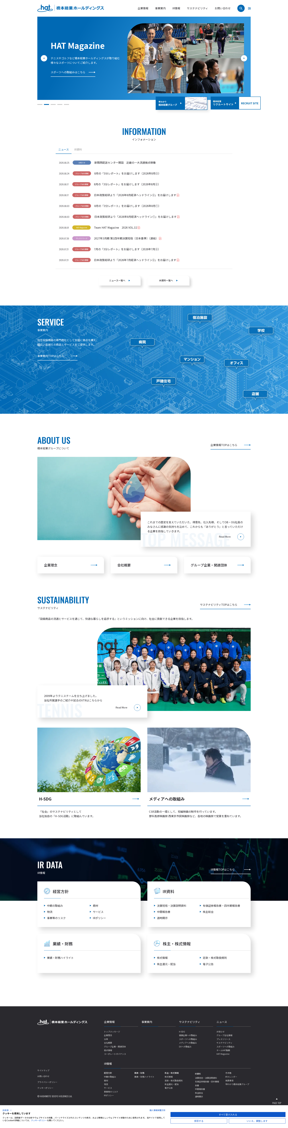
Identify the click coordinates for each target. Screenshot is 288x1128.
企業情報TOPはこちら (223, 445)
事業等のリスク (56, 918)
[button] (39, 104)
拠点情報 (108, 1050)
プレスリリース (223, 1039)
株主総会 (208, 912)
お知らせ (220, 1031)
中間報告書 (163, 912)
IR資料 (198, 1073)
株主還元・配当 (166, 964)
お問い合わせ (223, 8)
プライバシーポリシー (47, 1082)
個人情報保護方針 (158, 1110)
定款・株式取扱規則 (215, 958)
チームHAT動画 (223, 1050)
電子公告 (208, 964)
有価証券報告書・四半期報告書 (221, 906)
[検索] (241, 8)
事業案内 (160, 8)
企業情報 (109, 1022)
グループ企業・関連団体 (209, 565)
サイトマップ (43, 1070)
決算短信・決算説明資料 (171, 906)
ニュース (221, 1022)
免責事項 (229, 1080)
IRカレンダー (231, 1076)
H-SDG (182, 1031)
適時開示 (162, 918)
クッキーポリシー (45, 1087)
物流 (49, 912)
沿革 (106, 1039)
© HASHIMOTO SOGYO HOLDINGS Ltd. (54, 1096)
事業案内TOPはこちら (50, 356)
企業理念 (50, 565)
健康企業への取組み (188, 1035)
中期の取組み (55, 906)
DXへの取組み (185, 1046)
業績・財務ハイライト (60, 958)
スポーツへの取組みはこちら (68, 72)
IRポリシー (99, 918)
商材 (95, 906)
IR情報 (108, 1064)
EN (249, 8)
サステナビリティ (189, 1022)
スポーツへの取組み (188, 1039)
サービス (98, 912)
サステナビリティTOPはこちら (218, 605)
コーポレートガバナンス (115, 1053)
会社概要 (124, 565)
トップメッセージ (112, 1031)
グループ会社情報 (224, 1035)
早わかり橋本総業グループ (237, 1084)
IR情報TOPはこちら (223, 869)
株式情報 (162, 958)
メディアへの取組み (188, 1042)
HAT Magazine (222, 1053)
